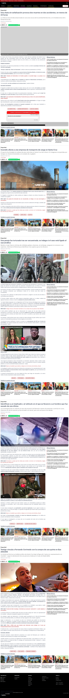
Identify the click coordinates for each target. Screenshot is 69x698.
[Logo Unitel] (3, 3)
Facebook (3, 677)
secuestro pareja (30, 378)
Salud (29, 685)
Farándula (44, 680)
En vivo (57, 677)
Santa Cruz (11, 0)
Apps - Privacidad (59, 682)
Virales (43, 679)
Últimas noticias (4, 0)
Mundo (29, 681)
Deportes (30, 682)
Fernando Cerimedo (31, 651)
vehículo (12, 523)
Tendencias (44, 676)
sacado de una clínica (30, 523)
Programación (58, 680)
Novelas (57, 678)
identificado (20, 523)
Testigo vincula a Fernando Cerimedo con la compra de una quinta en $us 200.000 (25, 308)
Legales (15, 678)
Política (43, 137)
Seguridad (3, 10)
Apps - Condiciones (59, 684)
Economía (30, 137)
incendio (16, 214)
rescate (14, 378)
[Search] (67, 3)
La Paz (15, 0)
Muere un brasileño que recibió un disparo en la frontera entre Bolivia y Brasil (23, 366)
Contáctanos (16, 677)
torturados (21, 378)
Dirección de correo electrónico (14, 116)
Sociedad (2, 137)
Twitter (2, 678)
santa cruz (23, 214)
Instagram (3, 681)
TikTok (2, 680)
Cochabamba (21, 0)
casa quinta (21, 651)
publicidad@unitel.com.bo (18, 692)
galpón (30, 214)
